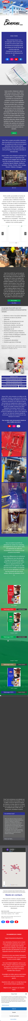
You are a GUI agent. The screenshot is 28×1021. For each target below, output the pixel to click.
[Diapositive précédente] (3, 233)
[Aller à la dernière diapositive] (3, 178)
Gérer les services (5, 1005)
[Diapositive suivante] (25, 178)
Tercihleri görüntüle (14, 1016)
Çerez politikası (13, 1019)
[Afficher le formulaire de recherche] (25, 2)
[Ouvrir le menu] (21, 2)
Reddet (14, 1012)
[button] (26, 994)
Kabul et (14, 1008)
